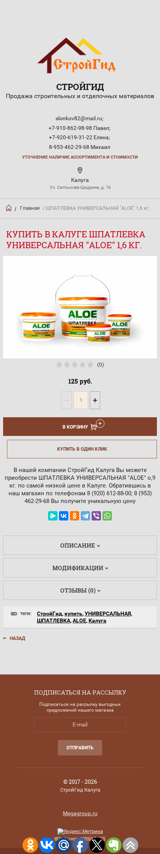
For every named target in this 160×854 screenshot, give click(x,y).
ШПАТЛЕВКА (53, 620)
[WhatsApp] (107, 515)
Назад (17, 638)
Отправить (80, 747)
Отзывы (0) (78, 590)
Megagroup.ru (80, 813)
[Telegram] (85, 515)
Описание (77, 545)
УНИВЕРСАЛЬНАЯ (108, 613)
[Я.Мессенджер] (52, 515)
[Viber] (96, 515)
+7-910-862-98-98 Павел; (79, 128)
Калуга (97, 620)
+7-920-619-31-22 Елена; (79, 137)
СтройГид (80, 86)
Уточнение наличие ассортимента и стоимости (80, 157)
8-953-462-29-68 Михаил (79, 147)
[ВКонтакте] (63, 515)
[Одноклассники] (74, 515)
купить (73, 613)
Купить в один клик (82, 449)
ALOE (79, 620)
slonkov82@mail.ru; (79, 118)
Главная (30, 208)
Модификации (77, 568)
